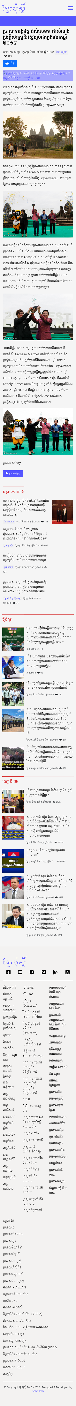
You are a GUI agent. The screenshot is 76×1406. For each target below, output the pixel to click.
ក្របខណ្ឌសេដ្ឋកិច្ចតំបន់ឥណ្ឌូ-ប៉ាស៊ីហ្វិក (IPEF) (30, 1347)
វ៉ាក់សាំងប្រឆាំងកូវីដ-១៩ (32, 1042)
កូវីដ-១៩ (28, 994)
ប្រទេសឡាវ (9, 1241)
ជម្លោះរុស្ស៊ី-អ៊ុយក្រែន (58, 1190)
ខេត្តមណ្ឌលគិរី (9, 1157)
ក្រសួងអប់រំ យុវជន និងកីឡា (32, 1149)
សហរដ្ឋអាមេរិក (58, 1116)
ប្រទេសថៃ (9, 1227)
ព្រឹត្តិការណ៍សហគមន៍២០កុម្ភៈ (33, 1053)
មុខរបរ (7, 1035)
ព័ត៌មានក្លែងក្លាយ (54, 1083)
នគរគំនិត (8, 1048)
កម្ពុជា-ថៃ (8, 1221)
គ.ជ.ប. (27, 1099)
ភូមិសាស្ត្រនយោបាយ (55, 1051)
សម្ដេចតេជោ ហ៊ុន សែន (56, 1006)
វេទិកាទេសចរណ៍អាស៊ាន (17, 1321)
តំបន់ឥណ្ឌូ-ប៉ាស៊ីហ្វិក (15, 1341)
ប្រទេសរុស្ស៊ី (56, 1098)
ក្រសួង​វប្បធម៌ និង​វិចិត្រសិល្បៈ (33, 1201)
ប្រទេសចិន (55, 1092)
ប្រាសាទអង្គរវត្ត (14, 473)
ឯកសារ (7, 1042)
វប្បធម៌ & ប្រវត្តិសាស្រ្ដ (12, 598)
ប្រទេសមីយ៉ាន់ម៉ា (12, 1247)
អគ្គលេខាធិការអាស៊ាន (15, 1294)
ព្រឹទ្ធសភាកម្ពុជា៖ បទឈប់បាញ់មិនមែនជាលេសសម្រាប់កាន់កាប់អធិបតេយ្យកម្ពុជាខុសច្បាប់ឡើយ (49, 661)
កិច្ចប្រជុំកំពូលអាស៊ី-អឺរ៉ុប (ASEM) (22, 1314)
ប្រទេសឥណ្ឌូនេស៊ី (13, 1274)
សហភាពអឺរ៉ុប (57, 1123)
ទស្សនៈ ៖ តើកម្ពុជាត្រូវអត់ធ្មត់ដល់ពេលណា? (46, 852)
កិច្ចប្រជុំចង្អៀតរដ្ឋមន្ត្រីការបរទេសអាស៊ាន (26, 1327)
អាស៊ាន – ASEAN (14, 1287)
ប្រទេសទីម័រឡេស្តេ (13, 1281)
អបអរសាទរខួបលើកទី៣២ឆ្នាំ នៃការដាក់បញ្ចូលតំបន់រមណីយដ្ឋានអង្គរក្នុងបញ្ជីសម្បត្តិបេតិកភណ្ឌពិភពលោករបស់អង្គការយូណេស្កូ (26, 508)
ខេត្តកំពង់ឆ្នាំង (8, 1125)
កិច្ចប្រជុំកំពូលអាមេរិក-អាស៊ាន (20, 1354)
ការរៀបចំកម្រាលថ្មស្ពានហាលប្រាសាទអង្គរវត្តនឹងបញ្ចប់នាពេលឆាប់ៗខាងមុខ (25, 558)
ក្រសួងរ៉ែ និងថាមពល (30, 1178)
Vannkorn (38, 1391)
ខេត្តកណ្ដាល (8, 1168)
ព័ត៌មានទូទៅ (61, 52)
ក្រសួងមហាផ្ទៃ (31, 1133)
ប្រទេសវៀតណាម (13, 1234)
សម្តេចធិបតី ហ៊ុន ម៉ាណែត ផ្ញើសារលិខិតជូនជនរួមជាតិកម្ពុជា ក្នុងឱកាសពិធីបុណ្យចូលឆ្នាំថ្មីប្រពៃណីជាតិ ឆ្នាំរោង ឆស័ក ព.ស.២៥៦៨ (49, 883)
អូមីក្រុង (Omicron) (30, 1003)
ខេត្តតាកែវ (9, 1116)
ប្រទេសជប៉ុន (56, 1130)
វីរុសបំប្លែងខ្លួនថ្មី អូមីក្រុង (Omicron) (31, 1029)
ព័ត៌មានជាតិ (10, 987)
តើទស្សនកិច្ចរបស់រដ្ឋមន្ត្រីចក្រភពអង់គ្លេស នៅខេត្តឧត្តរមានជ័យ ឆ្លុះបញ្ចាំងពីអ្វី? (50, 685)
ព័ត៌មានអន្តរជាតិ (8, 997)
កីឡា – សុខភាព (10, 1057)
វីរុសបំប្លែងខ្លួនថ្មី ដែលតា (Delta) (32, 1015)
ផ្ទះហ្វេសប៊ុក (8, 545)
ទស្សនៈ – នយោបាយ (9, 1008)
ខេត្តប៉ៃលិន (9, 1134)
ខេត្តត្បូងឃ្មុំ (9, 1177)
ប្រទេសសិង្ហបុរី (11, 1254)
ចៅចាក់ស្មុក (56, 1060)
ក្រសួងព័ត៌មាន (31, 1169)
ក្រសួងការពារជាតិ (33, 1140)
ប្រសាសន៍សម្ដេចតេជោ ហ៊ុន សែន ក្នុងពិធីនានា (57, 1022)
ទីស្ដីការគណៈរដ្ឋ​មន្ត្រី (32, 1108)
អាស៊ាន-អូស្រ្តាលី (13, 1307)
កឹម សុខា (54, 1074)
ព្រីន (11, 63)
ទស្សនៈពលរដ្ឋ (57, 1036)
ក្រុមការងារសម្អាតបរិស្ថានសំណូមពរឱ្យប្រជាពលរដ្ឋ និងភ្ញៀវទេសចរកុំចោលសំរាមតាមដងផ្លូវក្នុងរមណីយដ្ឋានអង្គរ (25, 587)
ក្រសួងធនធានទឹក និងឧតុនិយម (33, 1160)
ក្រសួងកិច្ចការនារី (32, 1210)
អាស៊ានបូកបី (10, 1301)
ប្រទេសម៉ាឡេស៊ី (12, 1261)
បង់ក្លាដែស (55, 1163)
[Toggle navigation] (69, 8)
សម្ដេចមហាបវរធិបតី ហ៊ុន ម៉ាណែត (58, 992)
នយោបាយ (55, 1042)
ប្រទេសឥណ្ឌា (57, 1181)
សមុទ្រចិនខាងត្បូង (13, 1334)
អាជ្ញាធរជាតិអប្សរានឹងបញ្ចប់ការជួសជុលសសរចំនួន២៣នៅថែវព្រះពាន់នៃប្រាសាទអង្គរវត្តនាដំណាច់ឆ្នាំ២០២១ (25, 534)
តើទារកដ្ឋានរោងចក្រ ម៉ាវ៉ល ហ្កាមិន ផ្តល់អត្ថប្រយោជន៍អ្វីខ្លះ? (49, 793)
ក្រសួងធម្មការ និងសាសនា (33, 1190)
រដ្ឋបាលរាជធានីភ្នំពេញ (7, 1071)
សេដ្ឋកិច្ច (8, 1374)
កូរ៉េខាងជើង (56, 1136)
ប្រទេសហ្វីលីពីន (12, 1267)
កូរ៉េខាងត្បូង (56, 1143)
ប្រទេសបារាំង (57, 1150)
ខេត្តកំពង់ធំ (9, 1148)
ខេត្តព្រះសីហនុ (9, 1096)
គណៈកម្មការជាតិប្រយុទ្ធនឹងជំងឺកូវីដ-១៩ (32, 1067)
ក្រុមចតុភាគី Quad (14, 1361)
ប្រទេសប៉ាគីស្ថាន (56, 1172)
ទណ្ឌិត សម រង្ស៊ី (58, 1067)
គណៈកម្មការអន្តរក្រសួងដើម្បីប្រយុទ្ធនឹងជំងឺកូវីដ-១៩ (32, 1085)
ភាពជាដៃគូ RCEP (14, 1367)
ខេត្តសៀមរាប (8, 1085)
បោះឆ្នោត (28, 987)
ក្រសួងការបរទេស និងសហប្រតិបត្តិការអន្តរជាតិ (33, 1122)
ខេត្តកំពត (8, 1141)
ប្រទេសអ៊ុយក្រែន (56, 1107)
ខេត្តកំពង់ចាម (8, 1186)
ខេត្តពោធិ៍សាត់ (9, 1107)
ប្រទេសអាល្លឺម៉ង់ (58, 1156)
